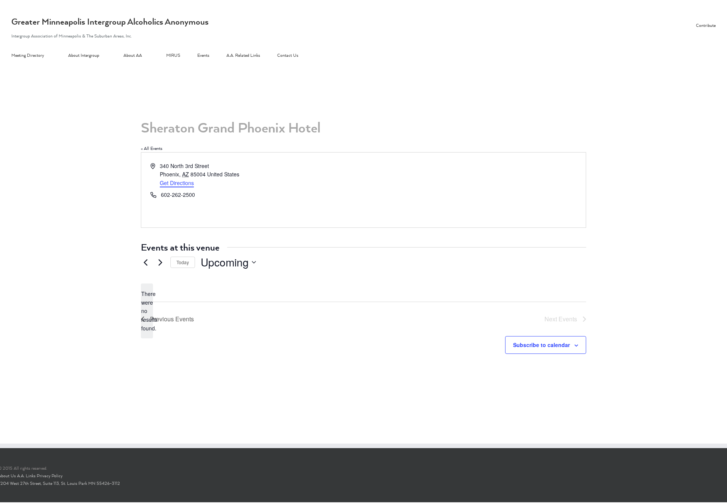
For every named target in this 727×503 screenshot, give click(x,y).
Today (182, 262)
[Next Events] (160, 262)
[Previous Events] (145, 262)
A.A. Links (26, 476)
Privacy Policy (49, 476)
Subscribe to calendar (541, 345)
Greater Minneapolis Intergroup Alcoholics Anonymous (110, 21)
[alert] (147, 310)
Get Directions (177, 183)
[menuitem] (39, 55)
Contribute (706, 25)
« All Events (151, 148)
